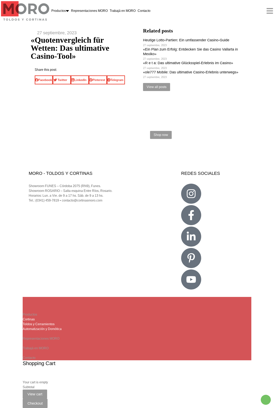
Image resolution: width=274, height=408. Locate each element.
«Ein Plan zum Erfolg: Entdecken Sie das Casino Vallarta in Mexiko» (190, 51)
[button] (44, 79)
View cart (34, 394)
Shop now (161, 135)
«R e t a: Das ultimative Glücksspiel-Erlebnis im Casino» (188, 63)
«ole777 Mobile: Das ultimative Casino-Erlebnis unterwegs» (190, 72)
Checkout (35, 403)
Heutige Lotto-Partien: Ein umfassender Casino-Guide (186, 40)
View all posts (156, 87)
